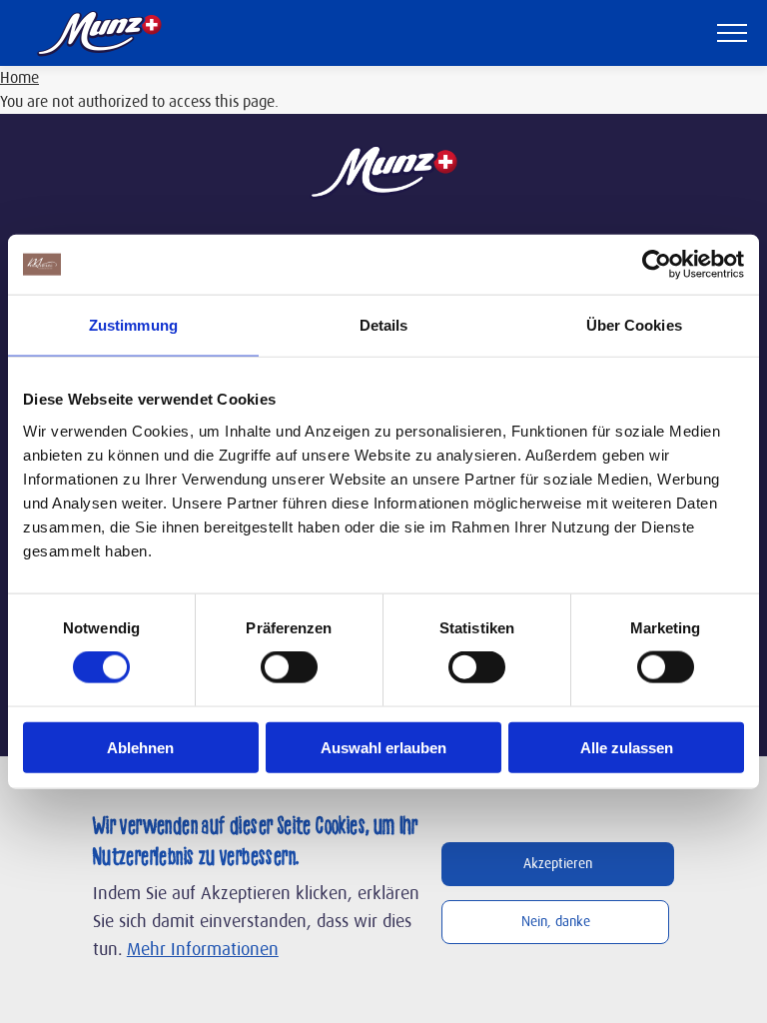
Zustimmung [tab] (133, 325)
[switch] (289, 667)
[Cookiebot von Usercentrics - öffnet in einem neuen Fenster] (656, 265)
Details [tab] (384, 325)
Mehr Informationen (203, 950)
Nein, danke (555, 922)
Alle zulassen (626, 746)
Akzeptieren (557, 864)
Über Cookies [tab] (634, 325)
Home (19, 78)
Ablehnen (140, 746)
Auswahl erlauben (383, 746)
